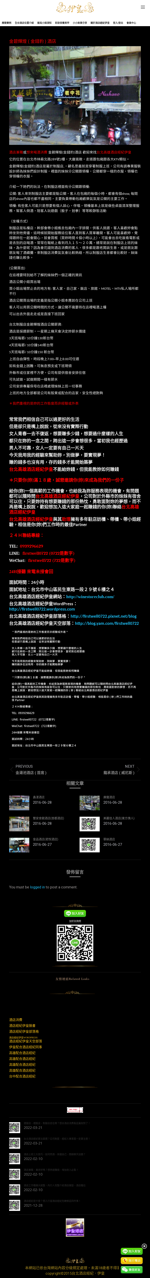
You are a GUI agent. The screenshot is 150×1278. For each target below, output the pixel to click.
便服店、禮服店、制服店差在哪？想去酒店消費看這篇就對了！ (57, 1123)
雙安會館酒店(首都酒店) (48, 818)
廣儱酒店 (109, 797)
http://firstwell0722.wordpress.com (42, 609)
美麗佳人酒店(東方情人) (118, 818)
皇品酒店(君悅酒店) (45, 839)
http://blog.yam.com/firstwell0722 (107, 624)
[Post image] (19, 803)
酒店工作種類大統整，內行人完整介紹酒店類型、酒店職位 (55, 1185)
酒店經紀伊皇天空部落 (25, 1041)
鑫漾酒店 (39, 797)
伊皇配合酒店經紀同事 (25, 1047)
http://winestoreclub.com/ (90, 596)
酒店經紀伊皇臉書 (22, 1026)
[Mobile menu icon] (142, 7)
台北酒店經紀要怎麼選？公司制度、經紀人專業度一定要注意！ (57, 1138)
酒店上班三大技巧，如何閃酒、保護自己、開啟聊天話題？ (55, 1154)
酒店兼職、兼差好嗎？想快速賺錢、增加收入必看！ (51, 1169)
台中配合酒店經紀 (22, 1076)
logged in (37, 887)
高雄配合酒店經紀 (22, 1053)
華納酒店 (109, 839)
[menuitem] (6, 22)
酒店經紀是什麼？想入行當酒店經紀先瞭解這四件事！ (52, 1200)
